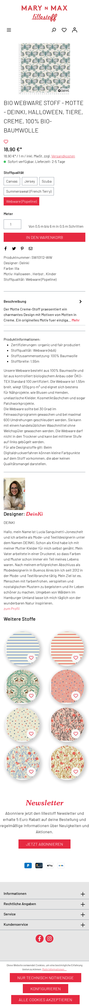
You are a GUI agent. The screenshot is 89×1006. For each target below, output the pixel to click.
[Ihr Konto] (74, 29)
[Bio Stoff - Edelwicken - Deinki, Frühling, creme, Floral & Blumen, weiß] (22, 763)
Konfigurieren (45, 988)
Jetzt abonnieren (44, 844)
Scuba (47, 181)
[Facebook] (40, 938)
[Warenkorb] (82, 28)
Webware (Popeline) (21, 201)
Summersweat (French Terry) (28, 191)
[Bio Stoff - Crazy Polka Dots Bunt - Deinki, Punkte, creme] (22, 725)
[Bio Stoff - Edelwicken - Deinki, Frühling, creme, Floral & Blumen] (67, 763)
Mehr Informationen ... (54, 969)
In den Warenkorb (44, 237)
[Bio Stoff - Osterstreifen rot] (67, 649)
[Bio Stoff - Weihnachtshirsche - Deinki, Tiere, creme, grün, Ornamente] (22, 687)
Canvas (12, 181)
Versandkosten (63, 156)
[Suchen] (53, 29)
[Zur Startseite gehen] (44, 13)
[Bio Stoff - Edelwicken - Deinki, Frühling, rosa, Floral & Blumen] (67, 725)
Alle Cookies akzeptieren (45, 999)
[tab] (43, 310)
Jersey (29, 181)
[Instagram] (49, 938)
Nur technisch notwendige (45, 977)
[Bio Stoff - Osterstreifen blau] (22, 649)
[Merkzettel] (64, 29)
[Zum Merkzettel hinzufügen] (6, 141)
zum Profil (12, 608)
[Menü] (9, 29)
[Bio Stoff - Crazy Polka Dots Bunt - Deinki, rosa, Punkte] (67, 687)
